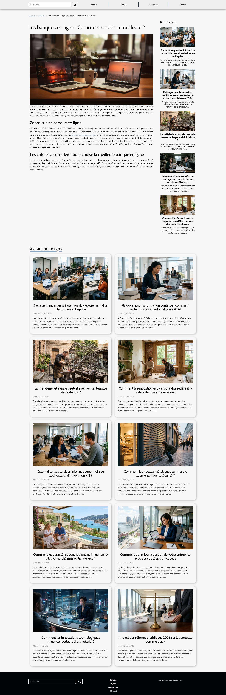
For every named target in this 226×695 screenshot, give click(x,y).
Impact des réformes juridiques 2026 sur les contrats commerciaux (155, 639)
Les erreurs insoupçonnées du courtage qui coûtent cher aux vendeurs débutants (178, 179)
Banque (94, 4)
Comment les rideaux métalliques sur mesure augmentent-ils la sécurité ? (155, 473)
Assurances (153, 4)
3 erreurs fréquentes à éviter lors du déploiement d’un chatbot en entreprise (178, 53)
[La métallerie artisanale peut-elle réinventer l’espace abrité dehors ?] (177, 121)
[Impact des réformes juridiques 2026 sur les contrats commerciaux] (155, 610)
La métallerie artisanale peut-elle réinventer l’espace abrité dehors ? (177, 137)
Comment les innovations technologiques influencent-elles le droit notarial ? (70, 639)
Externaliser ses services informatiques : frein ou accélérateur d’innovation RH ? (70, 473)
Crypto (124, 4)
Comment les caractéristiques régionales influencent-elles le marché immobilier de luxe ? (70, 556)
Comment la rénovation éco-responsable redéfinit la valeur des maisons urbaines (178, 221)
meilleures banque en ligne (84, 134)
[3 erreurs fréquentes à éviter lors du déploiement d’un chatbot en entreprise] (177, 37)
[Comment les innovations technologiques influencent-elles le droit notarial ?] (70, 610)
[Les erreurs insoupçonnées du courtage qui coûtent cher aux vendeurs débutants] (177, 163)
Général (183, 4)
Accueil (31, 15)
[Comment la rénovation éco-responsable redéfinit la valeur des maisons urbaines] (177, 205)
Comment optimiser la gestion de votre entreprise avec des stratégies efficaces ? (155, 556)
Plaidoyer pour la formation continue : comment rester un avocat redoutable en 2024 (178, 95)
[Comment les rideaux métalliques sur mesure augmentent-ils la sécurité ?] (155, 444)
